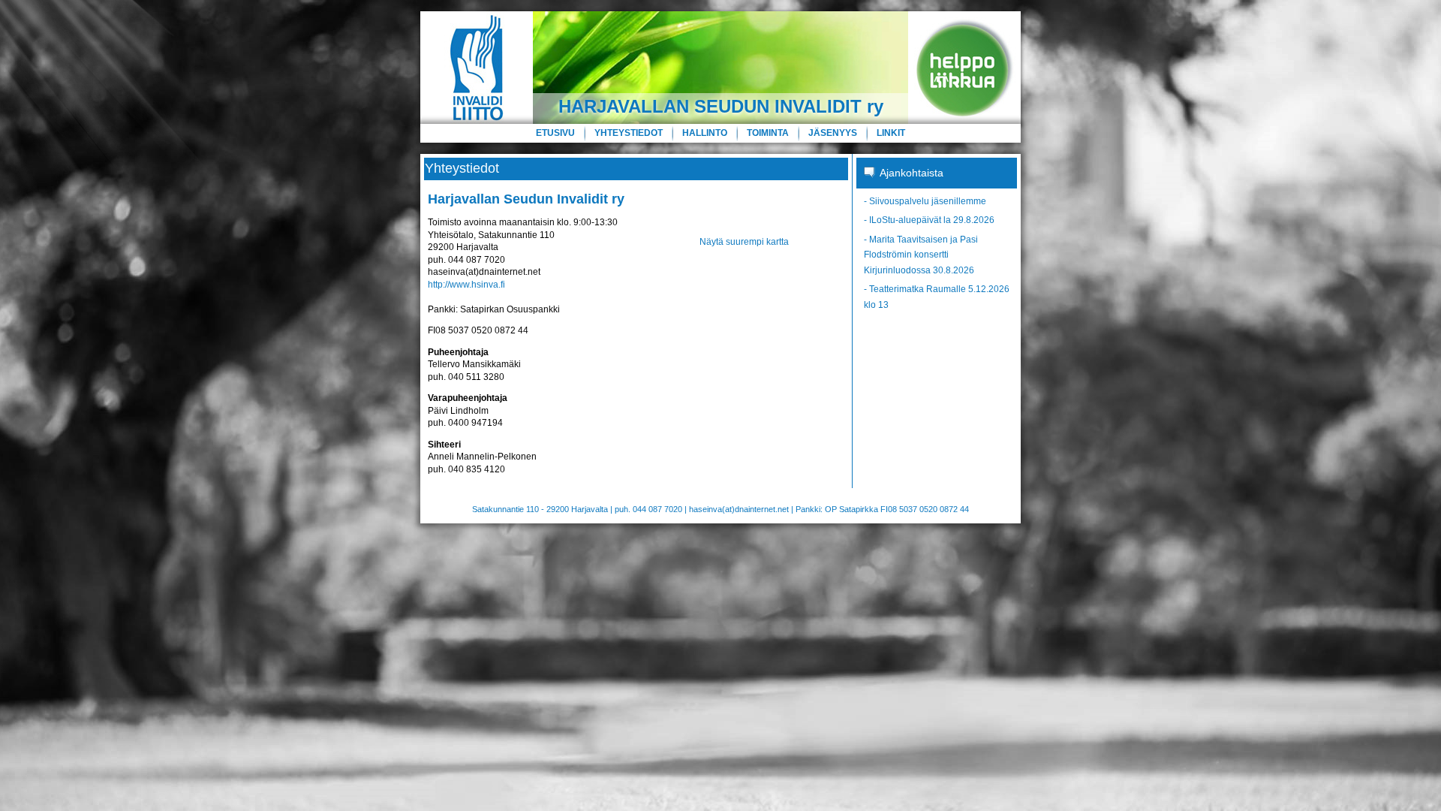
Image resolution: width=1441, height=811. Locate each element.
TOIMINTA (768, 133)
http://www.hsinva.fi (466, 284)
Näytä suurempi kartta (744, 242)
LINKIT (891, 133)
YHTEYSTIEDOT (628, 133)
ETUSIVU (555, 133)
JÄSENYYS (832, 133)
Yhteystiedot (462, 168)
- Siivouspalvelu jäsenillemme (925, 201)
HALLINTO (704, 133)
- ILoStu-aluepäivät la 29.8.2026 (929, 220)
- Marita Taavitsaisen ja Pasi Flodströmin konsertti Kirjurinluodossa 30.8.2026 (921, 255)
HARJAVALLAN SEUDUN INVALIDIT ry (720, 106)
